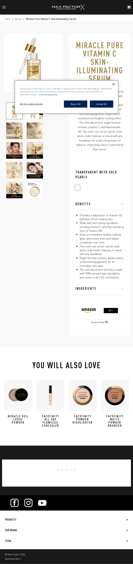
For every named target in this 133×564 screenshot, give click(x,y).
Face (7, 18)
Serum (18, 18)
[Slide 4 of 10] (35, 130)
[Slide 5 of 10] (14, 150)
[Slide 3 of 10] (14, 130)
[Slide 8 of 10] (35, 170)
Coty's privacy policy (48, 94)
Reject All (76, 103)
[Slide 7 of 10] (14, 170)
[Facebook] (14, 503)
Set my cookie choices (31, 103)
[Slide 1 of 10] (14, 110)
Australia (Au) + (13, 558)
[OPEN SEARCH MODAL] (129, 7)
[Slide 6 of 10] (35, 150)
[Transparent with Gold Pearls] (78, 188)
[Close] (113, 84)
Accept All (101, 103)
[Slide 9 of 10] (14, 190)
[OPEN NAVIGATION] (5, 7)
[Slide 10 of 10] (35, 190)
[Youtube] (42, 503)
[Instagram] (28, 503)
